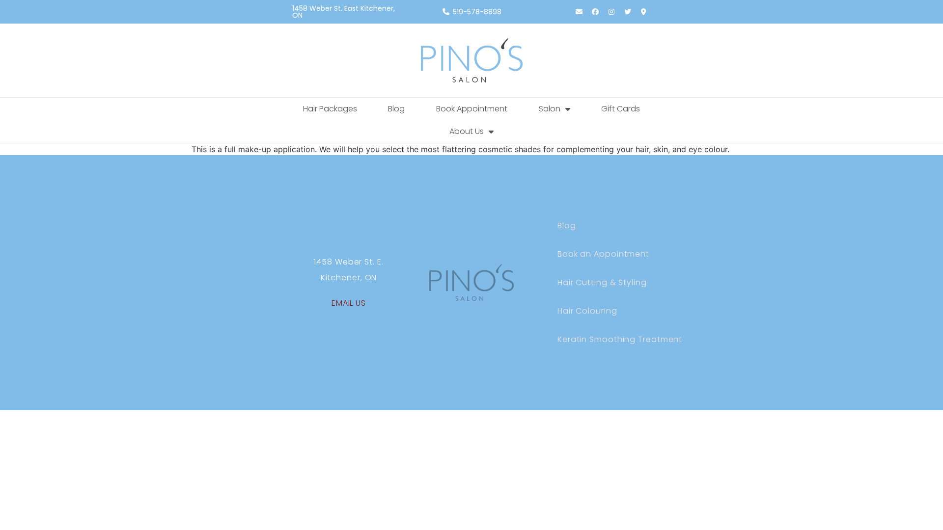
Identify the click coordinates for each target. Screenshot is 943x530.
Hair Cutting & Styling (602, 282)
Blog (396, 108)
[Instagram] (611, 12)
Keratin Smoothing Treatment (619, 339)
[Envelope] (579, 12)
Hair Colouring (587, 311)
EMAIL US (349, 303)
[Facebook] (595, 12)
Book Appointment (471, 108)
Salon (549, 108)
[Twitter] (628, 12)
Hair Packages (330, 108)
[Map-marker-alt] (644, 12)
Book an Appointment (603, 254)
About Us (466, 131)
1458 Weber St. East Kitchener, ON (343, 11)
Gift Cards (620, 108)
